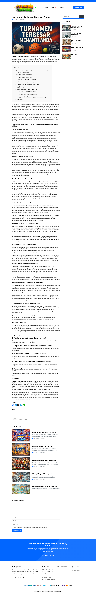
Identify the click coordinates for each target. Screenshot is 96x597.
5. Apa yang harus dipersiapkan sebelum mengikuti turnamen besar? (33, 97)
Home (46, 7)
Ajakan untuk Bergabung (22, 87)
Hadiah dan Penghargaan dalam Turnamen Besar (27, 79)
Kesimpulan (20, 99)
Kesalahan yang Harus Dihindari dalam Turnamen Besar (28, 84)
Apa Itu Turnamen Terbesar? (23, 72)
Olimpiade (14, 413)
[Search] (81, 16)
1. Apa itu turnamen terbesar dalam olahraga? (29, 91)
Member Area (78, 7)
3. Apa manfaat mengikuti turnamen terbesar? (29, 94)
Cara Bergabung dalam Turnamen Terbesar (26, 75)
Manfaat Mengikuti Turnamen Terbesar (25, 77)
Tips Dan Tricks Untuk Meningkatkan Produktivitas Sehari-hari (77, 35)
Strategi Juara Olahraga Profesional (44, 461)
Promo (53, 7)
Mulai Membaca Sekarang (48, 555)
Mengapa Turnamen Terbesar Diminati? (25, 74)
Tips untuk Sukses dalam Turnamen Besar (26, 81)
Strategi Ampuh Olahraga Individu (43, 474)
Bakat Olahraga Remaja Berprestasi (44, 432)
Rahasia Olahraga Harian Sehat (42, 446)
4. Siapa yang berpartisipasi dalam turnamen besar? (30, 96)
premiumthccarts (16, 19)
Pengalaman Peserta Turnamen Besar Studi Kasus (27, 86)
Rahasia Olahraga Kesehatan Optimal (44, 486)
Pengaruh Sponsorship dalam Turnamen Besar (26, 82)
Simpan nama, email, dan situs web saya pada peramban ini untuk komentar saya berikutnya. (30, 527)
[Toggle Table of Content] (49, 68)
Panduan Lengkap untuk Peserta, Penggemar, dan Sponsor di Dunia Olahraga (33, 70)
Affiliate (61, 7)
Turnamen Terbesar (30, 413)
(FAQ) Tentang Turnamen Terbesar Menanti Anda (27, 89)
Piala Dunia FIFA (21, 413)
